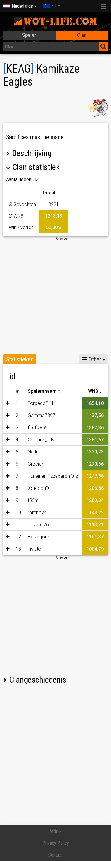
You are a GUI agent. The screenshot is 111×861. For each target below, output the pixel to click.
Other (94, 359)
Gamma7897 (41, 415)
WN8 (93, 391)
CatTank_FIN (41, 439)
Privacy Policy (55, 843)
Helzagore (38, 537)
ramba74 (37, 512)
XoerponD (38, 488)
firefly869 (38, 427)
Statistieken (19, 359)
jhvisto (34, 549)
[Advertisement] (55, 296)
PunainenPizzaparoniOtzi (53, 476)
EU (53, 6)
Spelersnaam (42, 391)
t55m (33, 500)
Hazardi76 (38, 524)
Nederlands (22, 6)
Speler (29, 35)
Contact (55, 855)
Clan (82, 35)
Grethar (35, 464)
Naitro (34, 452)
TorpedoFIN (40, 403)
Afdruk (55, 831)
